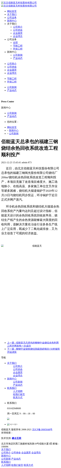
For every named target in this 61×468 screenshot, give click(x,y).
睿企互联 (16, 438)
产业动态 (12, 116)
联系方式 (18, 397)
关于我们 (12, 363)
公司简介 (18, 366)
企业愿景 (18, 372)
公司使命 (18, 369)
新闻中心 (14, 130)
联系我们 (12, 388)
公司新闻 (12, 113)
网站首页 (12, 11)
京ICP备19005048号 (42, 429)
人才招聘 (18, 391)
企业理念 (18, 375)
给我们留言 (19, 394)
